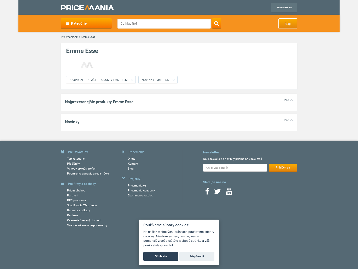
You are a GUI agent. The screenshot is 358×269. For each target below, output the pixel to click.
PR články (73, 163)
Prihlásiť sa (284, 7)
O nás (131, 158)
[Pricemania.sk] (87, 7)
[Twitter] (217, 193)
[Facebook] (207, 193)
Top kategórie (76, 158)
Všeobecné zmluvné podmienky (87, 225)
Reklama (72, 215)
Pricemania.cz (137, 185)
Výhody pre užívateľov (81, 168)
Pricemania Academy (141, 190)
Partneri (72, 195)
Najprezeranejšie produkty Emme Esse (98, 79)
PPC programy (76, 200)
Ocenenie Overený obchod (83, 220)
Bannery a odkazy (78, 210)
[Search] (216, 23)
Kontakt (133, 163)
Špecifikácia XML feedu (82, 205)
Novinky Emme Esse (156, 79)
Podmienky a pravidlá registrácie (88, 173)
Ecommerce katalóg (140, 195)
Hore (286, 100)
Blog (288, 23)
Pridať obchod (76, 190)
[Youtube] (229, 193)
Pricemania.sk (69, 36)
